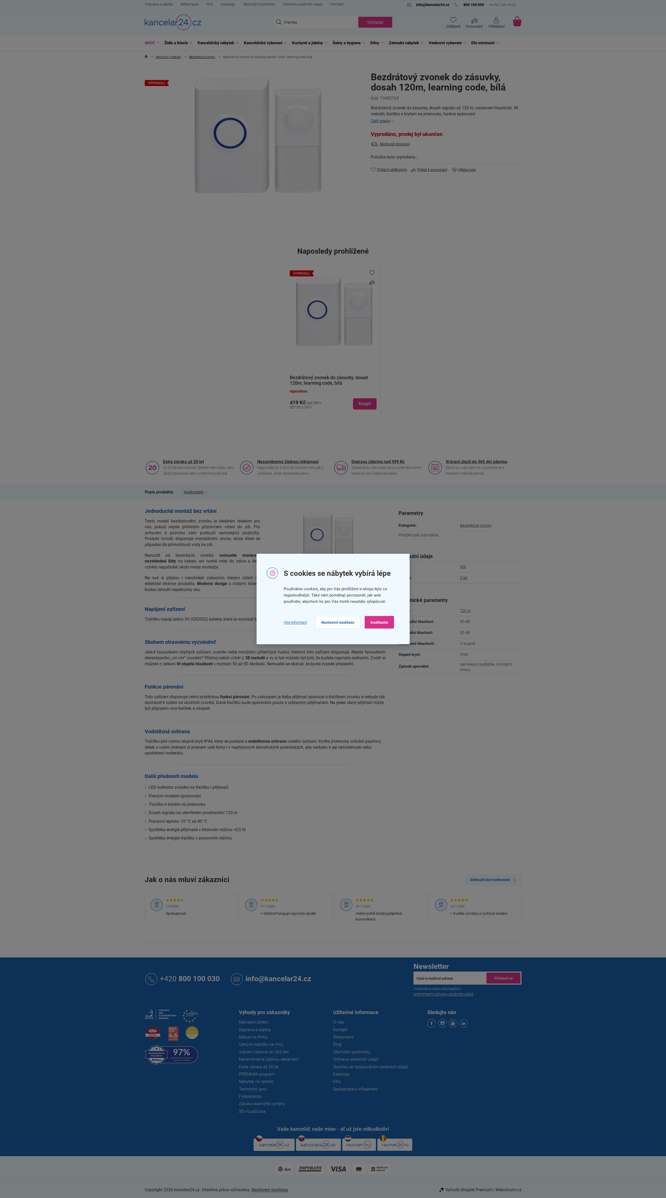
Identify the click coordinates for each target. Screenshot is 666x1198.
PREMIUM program (257, 1074)
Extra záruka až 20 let (183, 461)
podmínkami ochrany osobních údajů (443, 994)
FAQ (209, 4)
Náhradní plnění (253, 1022)
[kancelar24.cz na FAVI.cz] (153, 1035)
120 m (465, 610)
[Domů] (146, 57)
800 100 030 (190, 978)
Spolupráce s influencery (355, 1089)
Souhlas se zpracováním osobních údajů (370, 1066)
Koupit (365, 403)
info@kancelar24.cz (278, 978)
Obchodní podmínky (259, 4)
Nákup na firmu (253, 1037)
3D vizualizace (252, 1111)
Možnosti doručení (395, 144)
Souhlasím (379, 622)
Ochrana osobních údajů (303, 4)
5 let (463, 577)
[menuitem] (150, 43)
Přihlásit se (503, 978)
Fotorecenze (250, 1096)
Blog (337, 1044)
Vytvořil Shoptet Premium (468, 1189)
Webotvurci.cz (509, 1189)
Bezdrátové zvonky (476, 525)
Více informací (295, 622)
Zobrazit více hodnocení (490, 880)
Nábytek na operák (256, 1081)
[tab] (158, 492)
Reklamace (189, 4)
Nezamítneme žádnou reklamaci (287, 461)
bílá (463, 566)
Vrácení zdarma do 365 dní (264, 1051)
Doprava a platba (159, 4)
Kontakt (337, 4)
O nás (338, 1022)
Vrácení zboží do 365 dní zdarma (476, 461)
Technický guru (253, 1089)
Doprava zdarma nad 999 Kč (378, 461)
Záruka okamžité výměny (262, 1103)
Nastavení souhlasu (337, 622)
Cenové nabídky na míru (261, 1044)
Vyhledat (375, 22)
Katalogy (228, 4)
